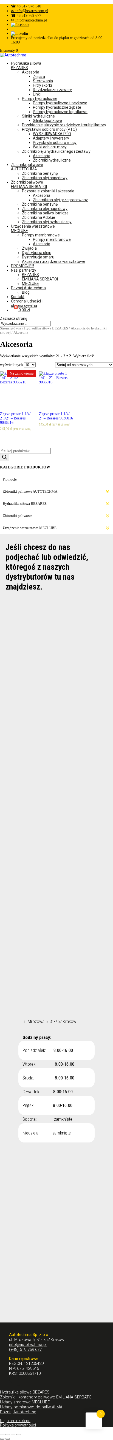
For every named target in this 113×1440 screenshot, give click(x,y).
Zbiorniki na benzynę (40, 173)
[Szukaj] (4, 457)
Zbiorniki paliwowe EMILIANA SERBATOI (29, 184)
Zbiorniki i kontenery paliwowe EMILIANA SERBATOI (46, 1397)
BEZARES (30, 274)
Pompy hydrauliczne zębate (57, 107)
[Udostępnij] (7, 1434)
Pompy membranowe (41, 235)
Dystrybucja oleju (36, 252)
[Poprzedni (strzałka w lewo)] (2, 1439)
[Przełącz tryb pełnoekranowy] (13, 1434)
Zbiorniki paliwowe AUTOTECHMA (27, 166)
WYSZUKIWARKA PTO (52, 134)
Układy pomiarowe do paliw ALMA (31, 1406)
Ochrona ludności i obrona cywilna (27, 303)
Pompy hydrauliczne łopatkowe (60, 112)
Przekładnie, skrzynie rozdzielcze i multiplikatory (64, 125)
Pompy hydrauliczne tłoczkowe (60, 103)
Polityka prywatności (18, 1425)
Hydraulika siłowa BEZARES (26, 65)
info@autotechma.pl (28, 1344)
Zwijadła (29, 248)
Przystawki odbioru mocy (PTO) (49, 129)
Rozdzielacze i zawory (52, 90)
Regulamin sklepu (15, 1421)
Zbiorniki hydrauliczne (52, 160)
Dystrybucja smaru (38, 257)
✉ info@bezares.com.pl (29, 11)
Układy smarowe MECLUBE (25, 1402)
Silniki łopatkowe (47, 120)
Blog (26, 292)
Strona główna (10, 328)
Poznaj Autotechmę (18, 1411)
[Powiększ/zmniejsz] (18, 1434)
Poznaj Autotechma (28, 288)
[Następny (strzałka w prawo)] (7, 1439)
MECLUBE (30, 283)
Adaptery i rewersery (51, 138)
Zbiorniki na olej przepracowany (60, 200)
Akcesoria (30, 72)
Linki (37, 94)
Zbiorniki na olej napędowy (44, 178)
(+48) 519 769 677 (25, 1349)
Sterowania (43, 81)
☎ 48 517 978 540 (26, 6)
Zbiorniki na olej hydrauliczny (47, 222)
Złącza (39, 76)
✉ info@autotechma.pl (29, 20)
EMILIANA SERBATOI (40, 279)
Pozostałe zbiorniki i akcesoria (48, 191)
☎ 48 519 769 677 (26, 15)
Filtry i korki (42, 85)
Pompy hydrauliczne (39, 98)
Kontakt (17, 296)
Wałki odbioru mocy (50, 147)
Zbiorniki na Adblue (38, 217)
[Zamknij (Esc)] (2, 1434)
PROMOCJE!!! (22, 266)
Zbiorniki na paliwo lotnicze (45, 213)
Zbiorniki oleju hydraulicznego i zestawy (56, 151)
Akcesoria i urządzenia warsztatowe (53, 261)
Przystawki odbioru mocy (55, 142)
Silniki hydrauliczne (38, 116)
